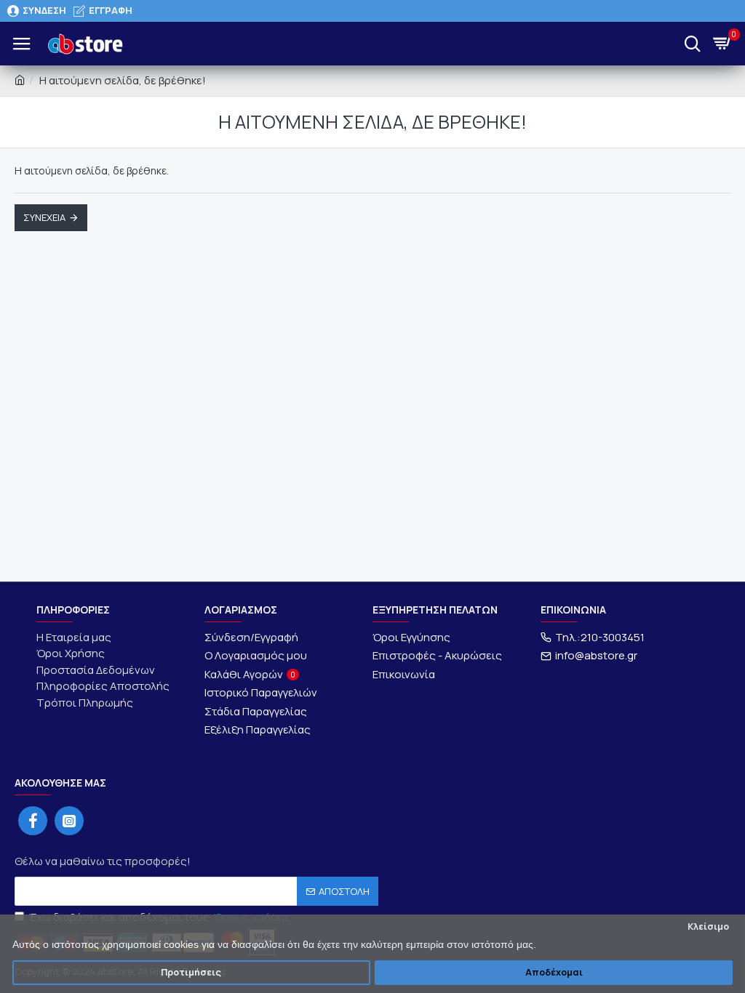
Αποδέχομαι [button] (554, 972)
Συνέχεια (44, 217)
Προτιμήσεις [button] (191, 972)
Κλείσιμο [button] (708, 926)
